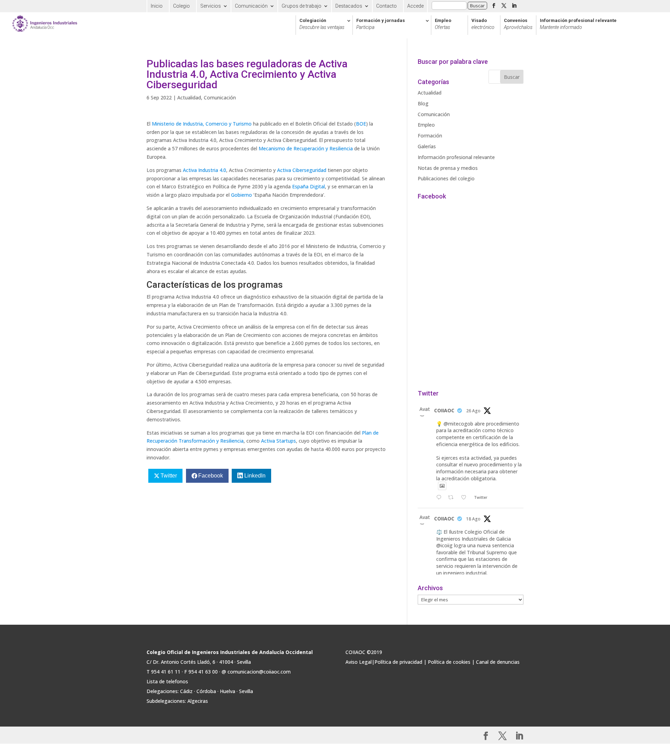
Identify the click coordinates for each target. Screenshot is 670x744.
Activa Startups (278, 440)
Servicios (210, 6)
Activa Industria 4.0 (204, 170)
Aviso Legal (358, 662)
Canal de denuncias (498, 662)
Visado (482, 24)
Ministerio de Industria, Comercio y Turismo (202, 123)
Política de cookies (449, 662)
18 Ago (473, 519)
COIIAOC (444, 410)
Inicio (157, 6)
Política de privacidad (398, 662)
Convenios (518, 24)
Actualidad (189, 97)
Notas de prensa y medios (448, 168)
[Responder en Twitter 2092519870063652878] (440, 498)
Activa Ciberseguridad (301, 170)
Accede (415, 6)
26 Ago (473, 411)
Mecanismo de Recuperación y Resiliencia (306, 148)
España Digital (308, 186)
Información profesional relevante (578, 24)
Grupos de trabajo (301, 6)
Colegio (181, 6)
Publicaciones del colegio (446, 178)
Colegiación (321, 24)
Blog (423, 103)
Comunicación (251, 6)
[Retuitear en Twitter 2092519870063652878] (452, 498)
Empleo (443, 24)
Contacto (386, 6)
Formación (430, 135)
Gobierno (241, 194)
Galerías (427, 146)
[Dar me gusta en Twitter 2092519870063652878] (465, 498)
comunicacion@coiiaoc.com (259, 671)
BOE (361, 123)
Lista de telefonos (167, 681)
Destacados (348, 6)
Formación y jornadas (380, 24)
